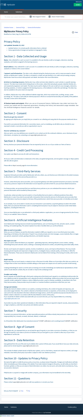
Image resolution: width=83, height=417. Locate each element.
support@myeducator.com (38, 135)
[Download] (37, 213)
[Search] (5, 17)
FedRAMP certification (71, 321)
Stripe (15, 154)
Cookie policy (72, 407)
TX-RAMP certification (44, 321)
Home (6, 12)
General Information (34, 27)
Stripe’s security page (19, 165)
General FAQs (20, 27)
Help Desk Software (37, 412)
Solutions (19, 12)
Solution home (9, 27)
